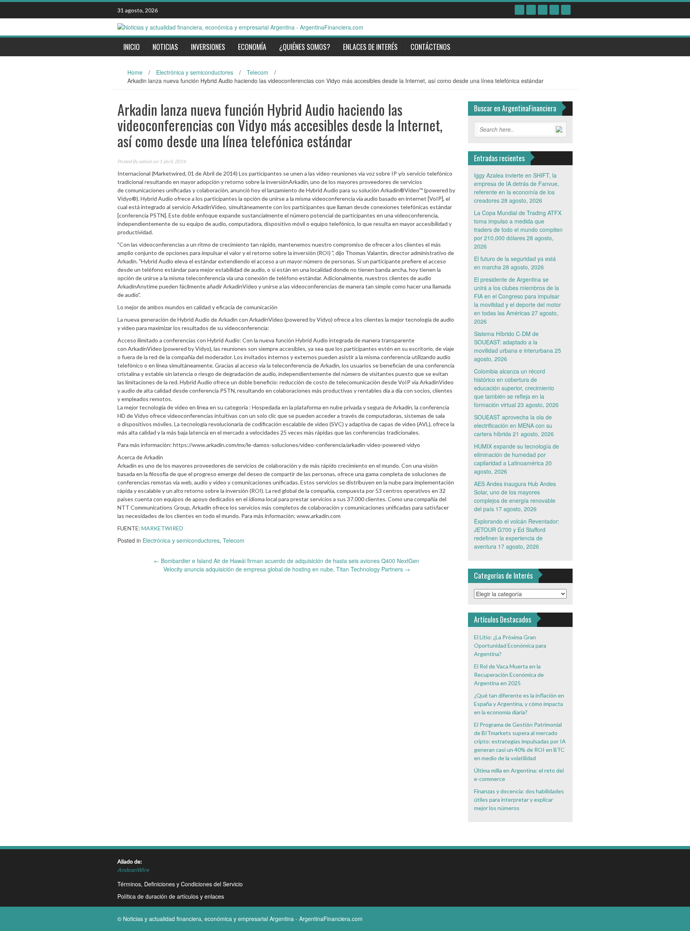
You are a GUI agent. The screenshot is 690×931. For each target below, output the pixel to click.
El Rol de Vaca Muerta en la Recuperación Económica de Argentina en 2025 (509, 674)
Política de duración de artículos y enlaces (170, 896)
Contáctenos (430, 47)
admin (145, 161)
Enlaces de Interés (370, 47)
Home (135, 72)
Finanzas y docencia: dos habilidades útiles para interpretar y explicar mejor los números (519, 799)
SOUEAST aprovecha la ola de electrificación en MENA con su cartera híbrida (513, 425)
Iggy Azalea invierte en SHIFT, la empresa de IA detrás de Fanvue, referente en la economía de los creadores (516, 187)
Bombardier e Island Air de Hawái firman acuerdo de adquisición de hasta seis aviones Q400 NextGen (286, 561)
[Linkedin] (542, 10)
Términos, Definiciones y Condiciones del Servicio (180, 884)
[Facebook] (519, 10)
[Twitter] (531, 10)
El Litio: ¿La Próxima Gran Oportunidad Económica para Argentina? (510, 645)
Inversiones (208, 47)
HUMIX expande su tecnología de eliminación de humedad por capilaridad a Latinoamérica (516, 454)
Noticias (165, 47)
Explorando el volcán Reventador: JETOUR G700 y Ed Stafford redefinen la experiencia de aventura (516, 533)
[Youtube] (554, 10)
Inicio (131, 47)
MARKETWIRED (162, 528)
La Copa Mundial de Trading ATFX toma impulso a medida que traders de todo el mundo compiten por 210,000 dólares (518, 225)
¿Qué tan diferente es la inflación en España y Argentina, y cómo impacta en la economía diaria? (519, 704)
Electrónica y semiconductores (194, 72)
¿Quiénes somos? (304, 47)
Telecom (257, 72)
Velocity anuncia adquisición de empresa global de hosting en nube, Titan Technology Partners (286, 569)
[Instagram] (566, 10)
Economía (252, 47)
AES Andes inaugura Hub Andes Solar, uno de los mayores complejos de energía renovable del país (515, 496)
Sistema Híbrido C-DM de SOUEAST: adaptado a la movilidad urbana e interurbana (513, 342)
